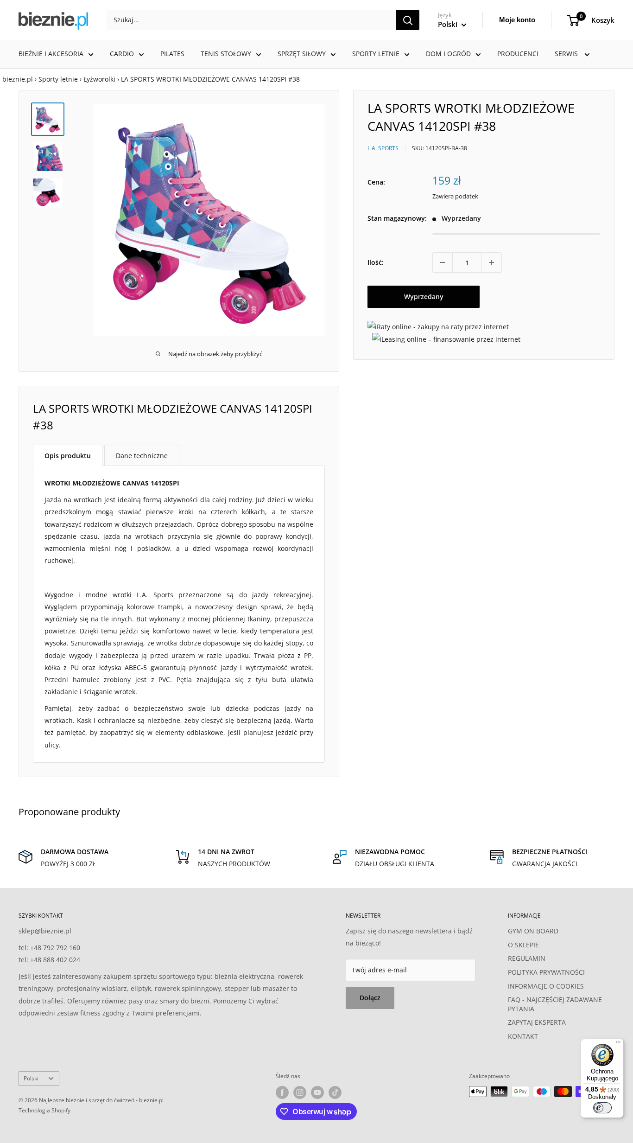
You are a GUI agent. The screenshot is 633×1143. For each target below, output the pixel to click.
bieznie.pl (17, 79)
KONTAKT (523, 1036)
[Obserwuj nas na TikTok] (335, 1092)
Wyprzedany (423, 296)
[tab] (67, 455)
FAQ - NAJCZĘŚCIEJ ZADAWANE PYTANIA (555, 1004)
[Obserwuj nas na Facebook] (282, 1092)
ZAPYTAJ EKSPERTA (537, 1022)
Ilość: (375, 262)
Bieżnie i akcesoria (51, 53)
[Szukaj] (407, 20)
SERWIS (567, 53)
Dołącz (370, 997)
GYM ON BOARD (533, 930)
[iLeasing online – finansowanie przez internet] (446, 338)
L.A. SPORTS (383, 148)
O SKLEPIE (523, 944)
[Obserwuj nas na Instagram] (299, 1092)
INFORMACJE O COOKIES (546, 986)
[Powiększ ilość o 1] (491, 262)
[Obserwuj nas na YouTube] (317, 1092)
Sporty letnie (375, 53)
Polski (31, 1078)
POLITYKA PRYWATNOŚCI (546, 972)
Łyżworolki (99, 79)
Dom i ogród (448, 53)
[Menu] (618, 1044)
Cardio (122, 53)
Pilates (172, 53)
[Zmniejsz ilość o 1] (442, 262)
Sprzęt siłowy (302, 53)
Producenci (517, 53)
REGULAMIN (526, 958)
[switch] (602, 1107)
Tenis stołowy (226, 53)
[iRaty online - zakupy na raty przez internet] (438, 326)
